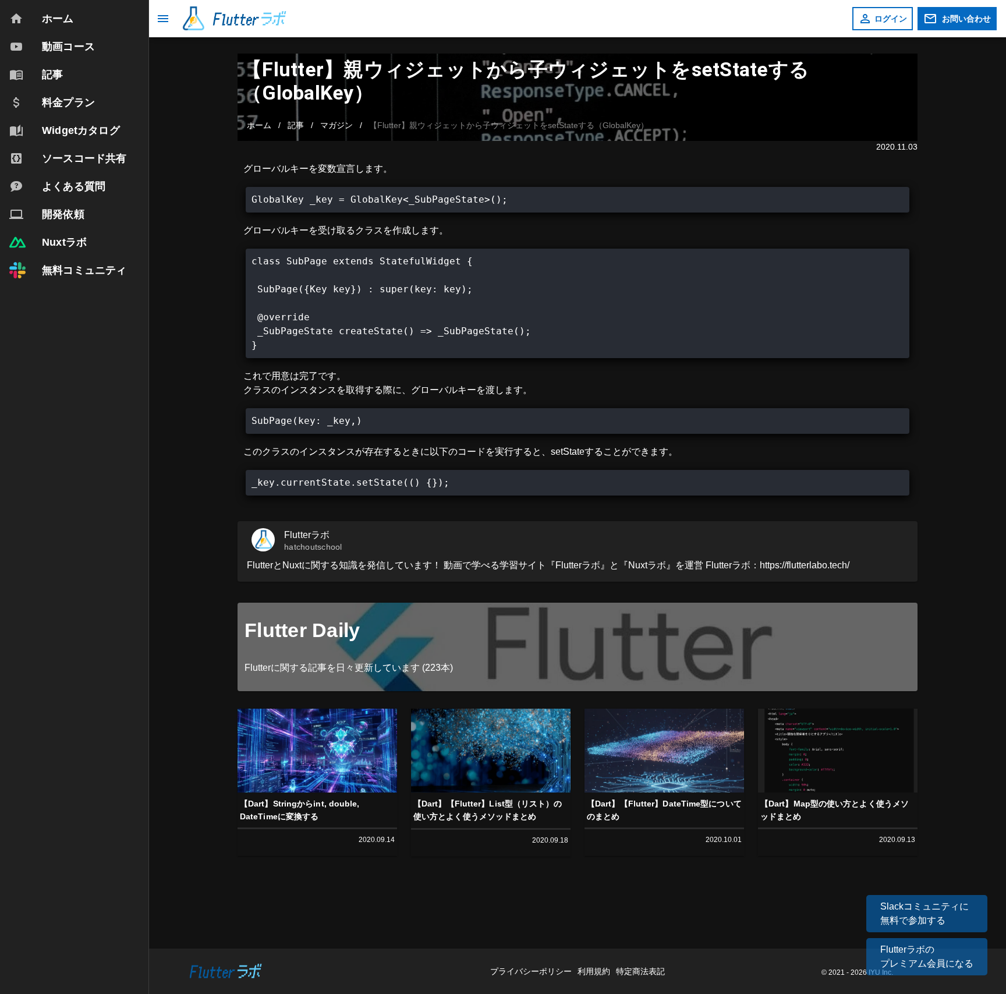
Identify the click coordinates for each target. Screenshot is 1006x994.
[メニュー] (163, 19)
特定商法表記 (640, 971)
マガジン (336, 125)
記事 (296, 125)
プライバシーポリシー (532, 971)
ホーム (259, 125)
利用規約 (595, 971)
